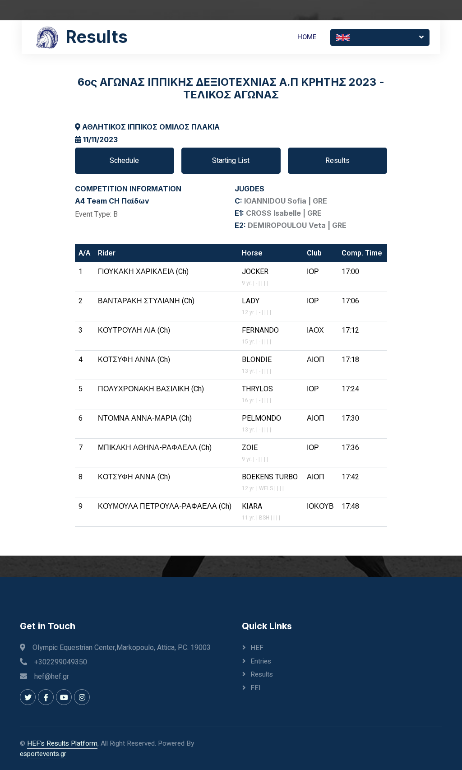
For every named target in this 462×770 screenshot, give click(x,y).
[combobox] (380, 37)
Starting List (230, 160)
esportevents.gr (43, 754)
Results (337, 160)
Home (307, 37)
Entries (260, 661)
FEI (255, 688)
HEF (256, 648)
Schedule (124, 160)
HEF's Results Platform (62, 743)
